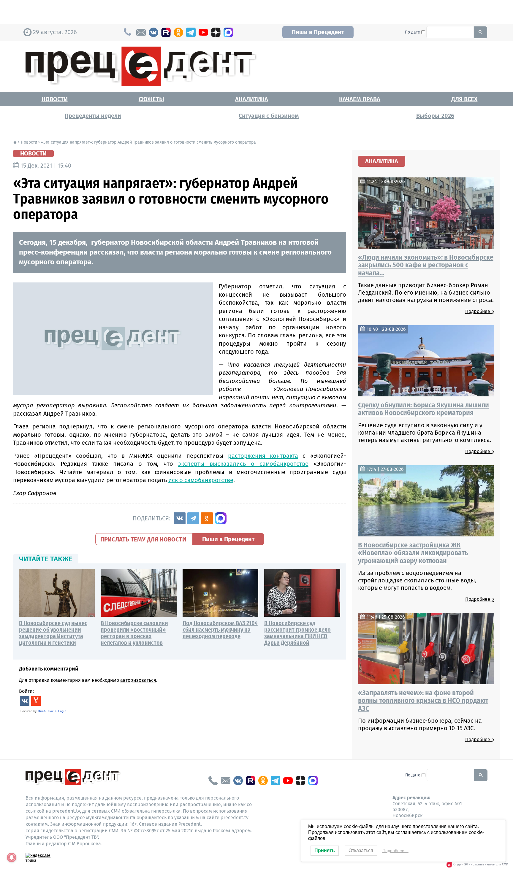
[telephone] (213, 780)
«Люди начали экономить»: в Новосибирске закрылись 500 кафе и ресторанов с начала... (425, 265)
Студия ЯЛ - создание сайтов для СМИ (480, 864)
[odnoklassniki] (178, 32)
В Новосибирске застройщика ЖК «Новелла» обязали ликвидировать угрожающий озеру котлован (413, 553)
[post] (141, 32)
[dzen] (216, 32)
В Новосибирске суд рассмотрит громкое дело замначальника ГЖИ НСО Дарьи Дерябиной (297, 632)
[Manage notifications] (11, 857)
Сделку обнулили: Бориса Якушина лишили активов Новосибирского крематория (423, 409)
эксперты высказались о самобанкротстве (243, 463)
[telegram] (191, 32)
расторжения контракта (263, 455)
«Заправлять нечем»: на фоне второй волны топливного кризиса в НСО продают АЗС (423, 701)
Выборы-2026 (435, 115)
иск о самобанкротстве (200, 480)
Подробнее (479, 311)
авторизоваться (138, 680)
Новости (55, 99)
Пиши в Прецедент (318, 32)
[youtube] (203, 32)
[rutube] (166, 32)
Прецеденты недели (93, 115)
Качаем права (359, 99)
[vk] (153, 32)
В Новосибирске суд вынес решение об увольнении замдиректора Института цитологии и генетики (53, 632)
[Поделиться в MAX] (221, 518)
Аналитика (251, 99)
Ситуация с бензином (269, 115)
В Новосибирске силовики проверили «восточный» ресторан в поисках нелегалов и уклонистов (134, 632)
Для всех (464, 99)
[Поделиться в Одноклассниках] (207, 518)
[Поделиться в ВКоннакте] (180, 518)
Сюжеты (151, 99)
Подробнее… (395, 850)
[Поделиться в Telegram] (193, 518)
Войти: (26, 691)
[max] (228, 32)
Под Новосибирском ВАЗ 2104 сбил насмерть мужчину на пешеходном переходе (220, 629)
